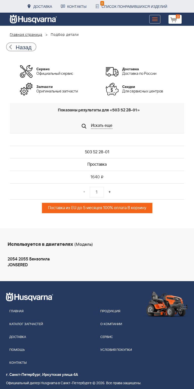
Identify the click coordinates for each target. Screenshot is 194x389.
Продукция (110, 311)
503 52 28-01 (97, 152)
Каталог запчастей (26, 324)
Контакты (76, 6)
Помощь (17, 350)
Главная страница (26, 34)
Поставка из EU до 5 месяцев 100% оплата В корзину (97, 208)
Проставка (97, 164)
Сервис (106, 337)
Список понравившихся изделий (134, 5)
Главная (16, 311)
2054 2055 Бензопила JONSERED (29, 262)
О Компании (111, 324)
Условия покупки (116, 350)
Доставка (42, 6)
